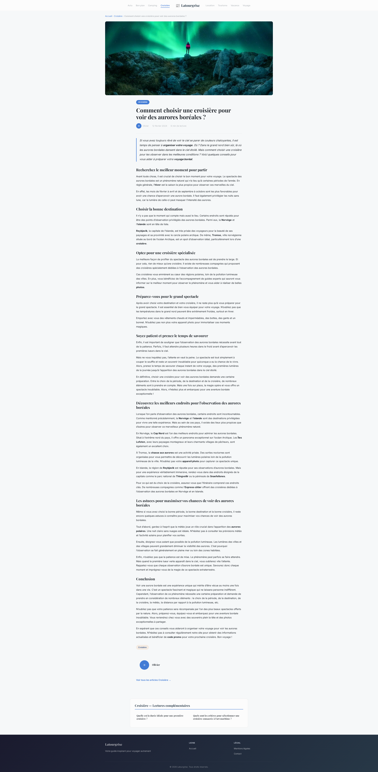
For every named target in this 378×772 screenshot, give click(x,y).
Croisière (165, 5)
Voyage (246, 5)
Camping (152, 5)
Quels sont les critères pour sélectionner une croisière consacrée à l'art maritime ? (216, 717)
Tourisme (222, 5)
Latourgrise (188, 5)
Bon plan (140, 5)
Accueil (108, 16)
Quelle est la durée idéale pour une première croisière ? (160, 717)
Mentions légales (242, 748)
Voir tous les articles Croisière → (153, 680)
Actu (130, 5)
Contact (238, 753)
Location (210, 5)
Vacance (235, 5)
